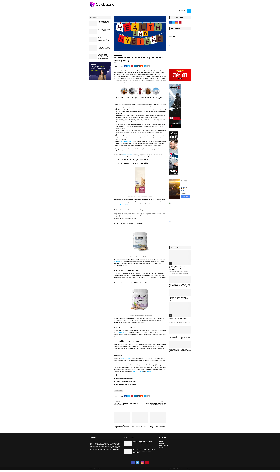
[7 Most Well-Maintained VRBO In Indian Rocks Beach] (185, 292)
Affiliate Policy (175, 469)
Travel (142, 11)
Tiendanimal (119, 55)
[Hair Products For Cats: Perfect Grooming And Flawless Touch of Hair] (93, 39)
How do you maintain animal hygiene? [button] (125, 378)
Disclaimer (161, 443)
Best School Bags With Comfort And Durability (103, 22)
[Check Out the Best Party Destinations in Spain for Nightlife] (180, 257)
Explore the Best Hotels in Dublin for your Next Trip (174, 299)
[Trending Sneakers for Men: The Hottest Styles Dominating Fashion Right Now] (128, 443)
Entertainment (118, 11)
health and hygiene (138, 371)
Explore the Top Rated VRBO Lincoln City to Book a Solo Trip (185, 285)
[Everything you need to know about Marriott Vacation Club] (180, 309)
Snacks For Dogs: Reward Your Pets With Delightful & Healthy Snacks (157, 426)
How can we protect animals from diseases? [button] (126, 384)
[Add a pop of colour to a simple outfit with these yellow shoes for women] (93, 48)
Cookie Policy (182, 469)
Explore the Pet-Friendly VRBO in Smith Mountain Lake (185, 350)
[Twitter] (181, 11)
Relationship (135, 11)
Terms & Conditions (163, 445)
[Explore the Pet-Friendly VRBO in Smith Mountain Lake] (185, 344)
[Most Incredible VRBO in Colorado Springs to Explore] (174, 279)
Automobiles (160, 11)
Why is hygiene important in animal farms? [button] (126, 381)
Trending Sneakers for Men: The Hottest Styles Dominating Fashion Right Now (143, 442)
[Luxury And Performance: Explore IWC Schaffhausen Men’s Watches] (93, 31)
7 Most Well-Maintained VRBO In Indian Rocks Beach (185, 299)
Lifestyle (127, 11)
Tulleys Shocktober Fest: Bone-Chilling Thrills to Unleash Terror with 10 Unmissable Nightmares (144, 451)
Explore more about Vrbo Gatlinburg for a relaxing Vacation (174, 336)
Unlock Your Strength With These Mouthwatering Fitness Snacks (121, 426)
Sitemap (188, 469)
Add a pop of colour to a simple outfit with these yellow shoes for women (104, 47)
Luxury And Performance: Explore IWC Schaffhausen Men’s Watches (104, 31)
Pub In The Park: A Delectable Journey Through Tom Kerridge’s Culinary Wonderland (104, 56)
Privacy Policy (168, 469)
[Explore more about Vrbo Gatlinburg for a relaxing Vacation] (174, 330)
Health (109, 11)
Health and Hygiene (118, 390)
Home (90, 11)
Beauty (96, 11)
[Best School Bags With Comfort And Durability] (93, 23)
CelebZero (149, 371)
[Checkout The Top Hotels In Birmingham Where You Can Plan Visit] (185, 330)
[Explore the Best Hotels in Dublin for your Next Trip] (174, 292)
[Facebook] (180, 11)
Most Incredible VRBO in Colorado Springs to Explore (174, 285)
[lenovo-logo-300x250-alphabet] (169, 32)
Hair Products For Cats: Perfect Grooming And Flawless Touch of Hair (103, 39)
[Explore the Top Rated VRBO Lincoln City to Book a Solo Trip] (185, 279)
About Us (161, 441)
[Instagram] (183, 11)
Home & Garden (150, 11)
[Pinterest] (185, 11)
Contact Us (161, 447)
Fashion (102, 11)
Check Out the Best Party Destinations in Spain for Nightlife (177, 267)
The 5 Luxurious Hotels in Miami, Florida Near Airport (174, 350)
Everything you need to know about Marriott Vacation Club (178, 319)
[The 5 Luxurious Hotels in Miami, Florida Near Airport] (174, 344)
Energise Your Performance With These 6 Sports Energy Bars (139, 426)
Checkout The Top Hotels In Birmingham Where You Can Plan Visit (185, 336)
